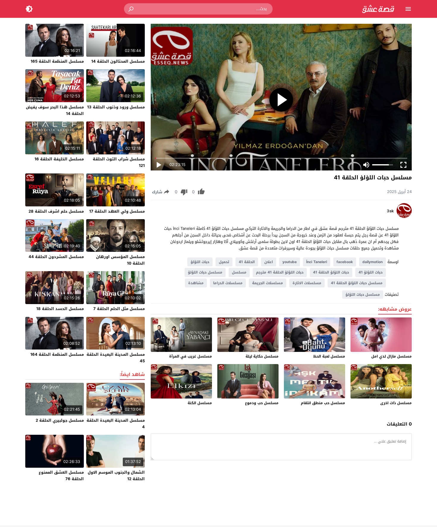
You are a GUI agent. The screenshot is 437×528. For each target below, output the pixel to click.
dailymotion (372, 262)
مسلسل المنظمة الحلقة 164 (57, 354)
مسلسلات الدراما (228, 283)
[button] (131, 9)
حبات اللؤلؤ (200, 262)
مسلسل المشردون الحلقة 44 (56, 256)
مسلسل (239, 272)
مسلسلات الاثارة (307, 283)
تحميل (224, 262)
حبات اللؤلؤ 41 (371, 272)
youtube (289, 262)
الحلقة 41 (247, 262)
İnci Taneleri (316, 262)
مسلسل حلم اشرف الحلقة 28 (56, 211)
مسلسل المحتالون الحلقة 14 (118, 61)
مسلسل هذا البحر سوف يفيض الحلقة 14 (55, 110)
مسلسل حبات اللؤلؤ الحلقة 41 (357, 283)
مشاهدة (196, 283)
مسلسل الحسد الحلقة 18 (60, 308)
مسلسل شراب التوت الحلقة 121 (119, 162)
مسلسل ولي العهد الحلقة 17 (117, 211)
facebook (345, 262)
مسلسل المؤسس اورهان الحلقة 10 (120, 260)
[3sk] (404, 216)
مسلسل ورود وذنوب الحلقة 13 (116, 107)
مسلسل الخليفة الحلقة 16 (59, 159)
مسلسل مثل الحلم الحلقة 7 (119, 308)
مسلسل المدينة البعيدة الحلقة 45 (116, 358)
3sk (390, 211)
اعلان (268, 262)
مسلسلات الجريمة (267, 283)
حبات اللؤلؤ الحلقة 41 (331, 272)
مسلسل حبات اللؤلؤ (205, 272)
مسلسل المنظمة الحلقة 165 (57, 61)
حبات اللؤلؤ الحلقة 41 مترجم (280, 272)
